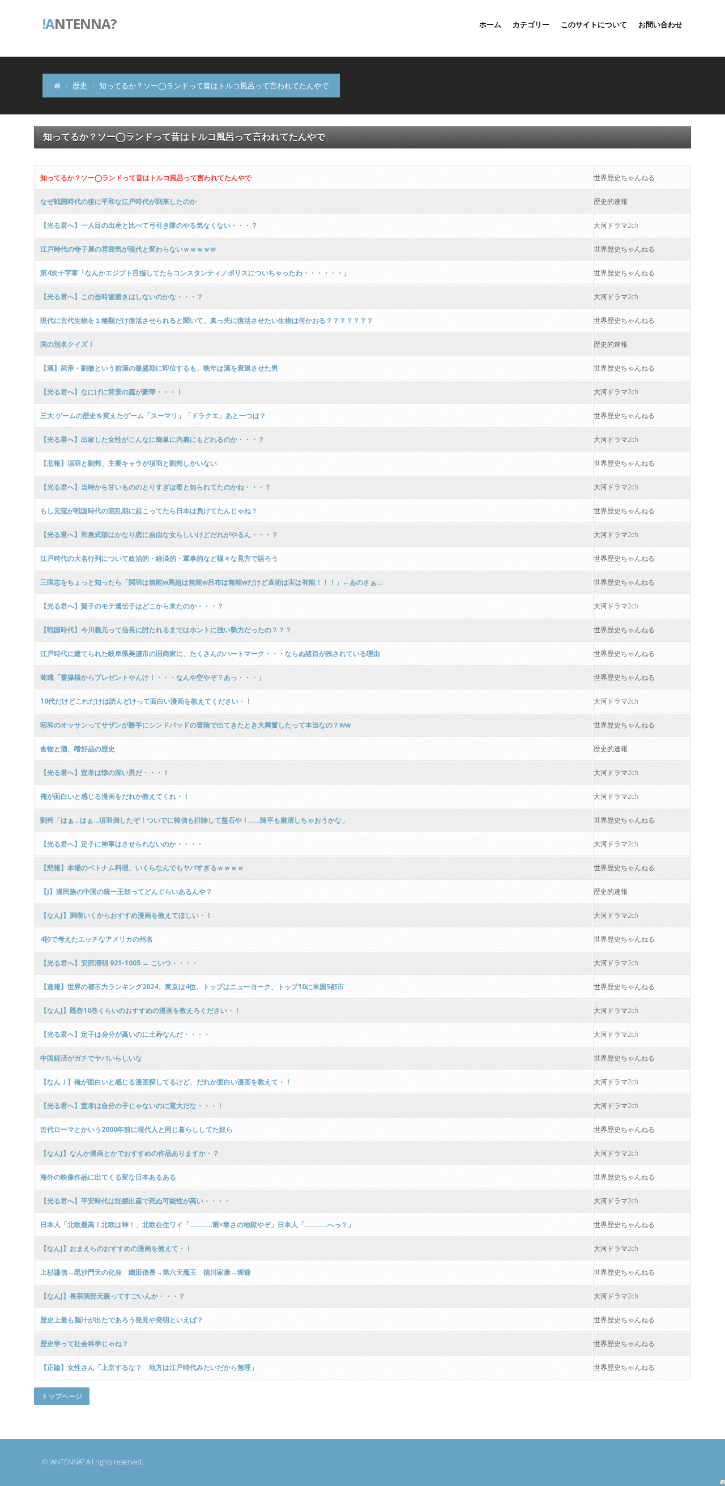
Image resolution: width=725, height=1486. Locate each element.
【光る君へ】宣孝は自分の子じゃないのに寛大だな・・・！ (132, 1105)
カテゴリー (531, 24)
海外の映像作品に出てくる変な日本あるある (108, 1177)
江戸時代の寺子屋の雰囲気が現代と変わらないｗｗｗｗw (128, 249)
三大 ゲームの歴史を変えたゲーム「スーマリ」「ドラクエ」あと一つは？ (153, 415)
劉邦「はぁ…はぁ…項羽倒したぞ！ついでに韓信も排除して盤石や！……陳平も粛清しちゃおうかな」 (194, 820)
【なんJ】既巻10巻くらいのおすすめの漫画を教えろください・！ (140, 1010)
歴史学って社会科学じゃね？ (84, 1343)
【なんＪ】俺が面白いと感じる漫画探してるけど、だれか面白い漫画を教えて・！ (166, 1082)
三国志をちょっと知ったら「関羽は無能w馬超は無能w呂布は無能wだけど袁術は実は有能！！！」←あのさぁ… (211, 582)
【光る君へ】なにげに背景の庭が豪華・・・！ (111, 392)
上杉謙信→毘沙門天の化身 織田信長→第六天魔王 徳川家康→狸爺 (145, 1272)
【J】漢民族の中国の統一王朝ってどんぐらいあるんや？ (126, 891)
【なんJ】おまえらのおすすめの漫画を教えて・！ (116, 1248)
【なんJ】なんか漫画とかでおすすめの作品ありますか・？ (129, 1153)
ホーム (490, 24)
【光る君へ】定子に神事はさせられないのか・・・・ (121, 844)
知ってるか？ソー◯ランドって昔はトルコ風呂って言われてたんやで (145, 177)
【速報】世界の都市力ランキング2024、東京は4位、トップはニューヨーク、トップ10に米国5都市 (192, 986)
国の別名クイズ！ (67, 344)
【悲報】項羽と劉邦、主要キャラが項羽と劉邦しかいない (128, 463)
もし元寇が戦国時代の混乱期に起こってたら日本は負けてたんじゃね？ (149, 511)
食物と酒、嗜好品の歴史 (77, 748)
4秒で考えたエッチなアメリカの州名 (96, 939)
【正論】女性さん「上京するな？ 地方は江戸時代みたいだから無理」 (149, 1367)
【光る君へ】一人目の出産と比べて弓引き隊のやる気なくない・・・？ (149, 225)
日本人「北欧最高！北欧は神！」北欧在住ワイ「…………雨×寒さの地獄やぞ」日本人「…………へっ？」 (197, 1224)
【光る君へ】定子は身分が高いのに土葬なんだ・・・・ (125, 1034)
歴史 (79, 85)
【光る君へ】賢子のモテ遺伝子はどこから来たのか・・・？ (132, 606)
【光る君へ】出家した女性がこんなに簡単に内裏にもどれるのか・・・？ (152, 439)
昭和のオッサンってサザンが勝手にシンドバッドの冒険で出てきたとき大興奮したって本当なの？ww (195, 725)
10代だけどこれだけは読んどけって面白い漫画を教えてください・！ (146, 701)
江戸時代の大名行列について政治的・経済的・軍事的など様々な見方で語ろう (159, 558)
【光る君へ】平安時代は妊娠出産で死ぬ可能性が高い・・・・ (135, 1201)
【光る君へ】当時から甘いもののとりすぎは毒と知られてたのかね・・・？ (155, 487)
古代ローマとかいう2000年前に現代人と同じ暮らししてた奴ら (136, 1129)
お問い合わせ (660, 24)
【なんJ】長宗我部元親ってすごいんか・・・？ (112, 1296)
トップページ (61, 1396)
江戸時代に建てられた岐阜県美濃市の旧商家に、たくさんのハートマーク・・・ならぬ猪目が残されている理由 (210, 653)
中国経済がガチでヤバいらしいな (91, 1058)
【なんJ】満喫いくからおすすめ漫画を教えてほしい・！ (126, 915)
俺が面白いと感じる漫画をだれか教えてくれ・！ (115, 796)
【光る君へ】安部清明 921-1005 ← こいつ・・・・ (119, 963)
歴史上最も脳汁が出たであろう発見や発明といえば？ (121, 1320)
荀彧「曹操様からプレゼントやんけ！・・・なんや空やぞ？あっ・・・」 (152, 677)
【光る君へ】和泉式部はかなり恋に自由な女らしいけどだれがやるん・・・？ (159, 534)
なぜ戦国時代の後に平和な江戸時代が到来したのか (118, 201)
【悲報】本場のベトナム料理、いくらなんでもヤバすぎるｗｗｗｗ (142, 867)
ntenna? (79, 22)
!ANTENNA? (66, 1462)
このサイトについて (594, 24)
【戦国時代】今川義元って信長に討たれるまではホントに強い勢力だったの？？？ (166, 630)
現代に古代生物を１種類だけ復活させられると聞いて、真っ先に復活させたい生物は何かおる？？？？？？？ (206, 320)
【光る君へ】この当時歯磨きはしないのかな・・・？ (121, 296)
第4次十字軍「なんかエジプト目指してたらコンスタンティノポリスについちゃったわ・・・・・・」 (195, 273)
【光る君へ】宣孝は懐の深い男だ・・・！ (104, 772)
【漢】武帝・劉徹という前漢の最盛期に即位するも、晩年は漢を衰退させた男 (159, 368)
